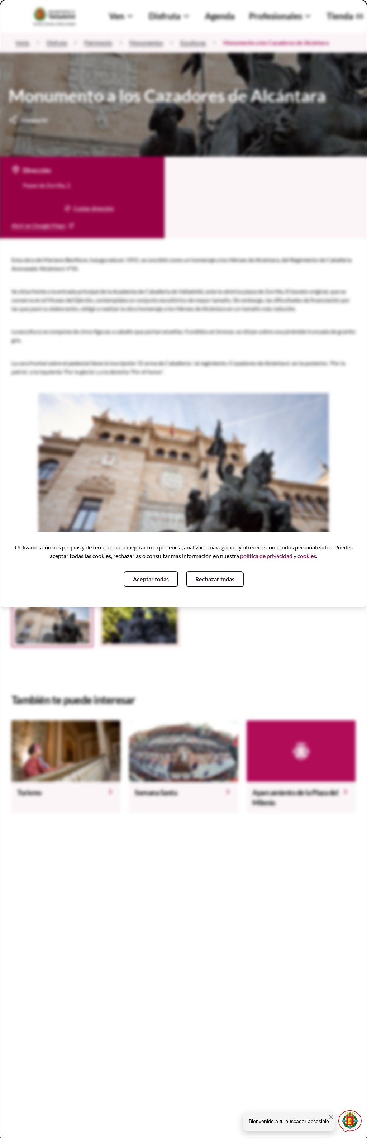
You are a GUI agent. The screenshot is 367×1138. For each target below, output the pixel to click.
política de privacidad (266, 555)
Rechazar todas (214, 579)
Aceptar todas (151, 579)
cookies (306, 555)
